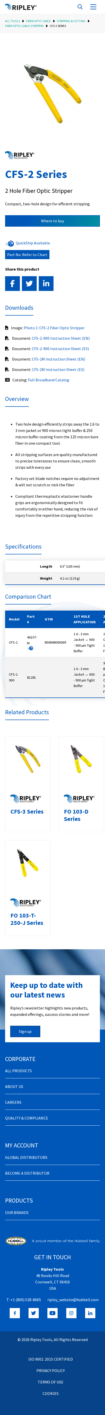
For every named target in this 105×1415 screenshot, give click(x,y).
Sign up (25, 1031)
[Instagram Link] (71, 1313)
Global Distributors (26, 1157)
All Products (18, 1070)
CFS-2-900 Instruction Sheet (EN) (61, 338)
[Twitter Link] (34, 1313)
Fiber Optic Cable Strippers (24, 26)
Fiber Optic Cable (38, 21)
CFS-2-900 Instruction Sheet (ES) (60, 348)
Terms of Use (50, 1382)
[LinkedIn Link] (90, 1313)
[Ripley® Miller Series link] (19, 155)
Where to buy (52, 220)
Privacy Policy (50, 1370)
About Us (14, 1086)
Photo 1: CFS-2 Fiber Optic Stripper (54, 327)
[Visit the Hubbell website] (52, 1241)
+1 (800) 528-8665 (25, 1299)
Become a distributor (27, 1173)
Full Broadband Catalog (48, 379)
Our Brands (17, 1212)
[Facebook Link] (15, 1313)
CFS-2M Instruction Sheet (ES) (58, 369)
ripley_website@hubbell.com (73, 1299)
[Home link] (21, 6)
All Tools (12, 21)
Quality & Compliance (26, 1118)
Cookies (51, 1393)
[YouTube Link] (52, 1313)
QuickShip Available (32, 242)
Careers (13, 1102)
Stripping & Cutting (71, 21)
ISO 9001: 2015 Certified (50, 1359)
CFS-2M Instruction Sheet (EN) (58, 359)
